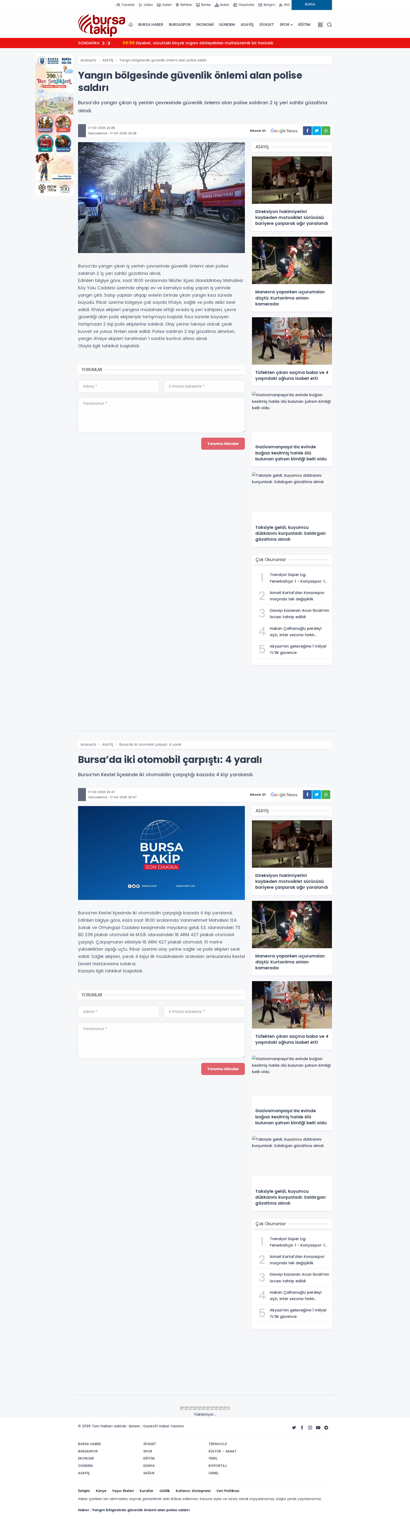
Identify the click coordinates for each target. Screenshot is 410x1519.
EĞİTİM (304, 24)
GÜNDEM (227, 24)
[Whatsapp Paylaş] (325, 130)
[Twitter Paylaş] (316, 130)
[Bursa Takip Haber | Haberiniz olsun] (102, 24)
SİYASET (266, 24)
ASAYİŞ (247, 24)
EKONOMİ (205, 24)
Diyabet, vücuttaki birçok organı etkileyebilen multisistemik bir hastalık (198, 43)
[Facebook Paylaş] (307, 130)
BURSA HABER (150, 24)
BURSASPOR (180, 24)
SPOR (284, 24)
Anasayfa (88, 60)
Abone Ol (258, 130)
